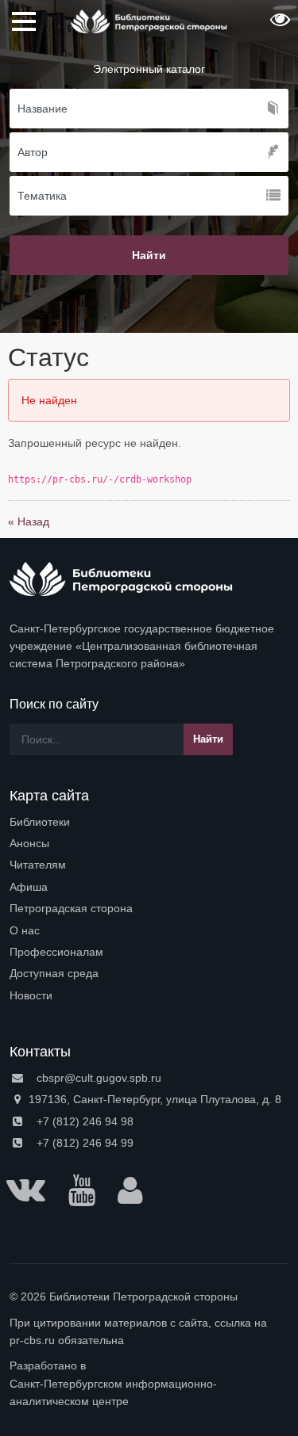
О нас (25, 930)
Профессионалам (56, 951)
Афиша (29, 886)
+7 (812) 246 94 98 (83, 1121)
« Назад (28, 521)
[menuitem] (149, 822)
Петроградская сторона (71, 908)
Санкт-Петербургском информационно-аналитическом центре (113, 1392)
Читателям (38, 864)
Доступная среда (54, 973)
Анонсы (29, 843)
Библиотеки (40, 821)
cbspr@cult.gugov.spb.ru (97, 1077)
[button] (278, 24)
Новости (31, 995)
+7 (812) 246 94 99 (83, 1142)
